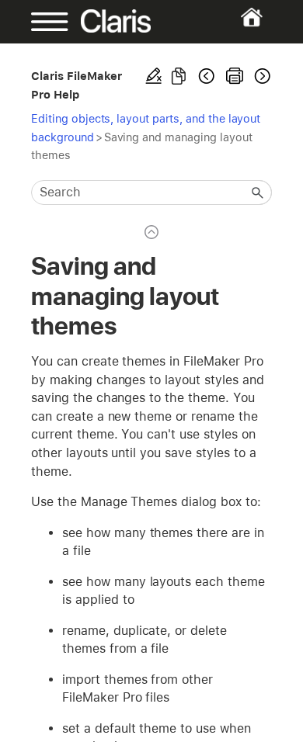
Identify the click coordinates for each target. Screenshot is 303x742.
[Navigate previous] (206, 76)
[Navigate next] (261, 76)
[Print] (234, 76)
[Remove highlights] (154, 76)
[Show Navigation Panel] (42, 21)
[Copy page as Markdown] (178, 76)
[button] (258, 192)
